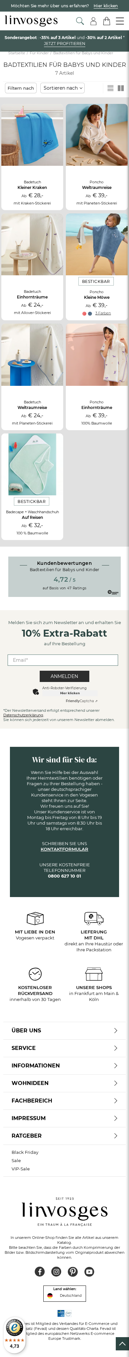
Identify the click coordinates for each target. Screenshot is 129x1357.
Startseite (16, 53)
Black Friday (25, 1152)
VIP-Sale (21, 1168)
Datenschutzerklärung (23, 715)
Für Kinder (39, 53)
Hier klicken (70, 693)
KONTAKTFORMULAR (64, 849)
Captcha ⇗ (82, 701)
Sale (16, 1160)
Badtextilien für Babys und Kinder (83, 53)
